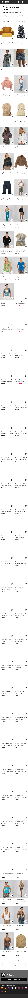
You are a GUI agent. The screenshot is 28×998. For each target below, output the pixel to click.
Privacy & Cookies (19, 996)
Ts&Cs (25, 996)
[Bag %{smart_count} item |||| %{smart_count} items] (26, 2)
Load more (14, 965)
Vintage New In (8, 16)
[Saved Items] (22, 2)
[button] (2, 988)
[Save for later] (12, 38)
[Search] (18, 2)
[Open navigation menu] (2, 2)
